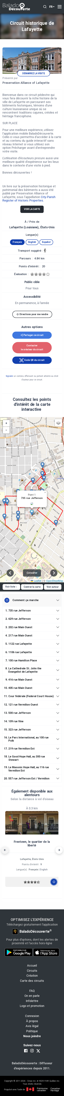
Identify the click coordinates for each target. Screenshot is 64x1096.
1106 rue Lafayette (18, 652)
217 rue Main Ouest (18, 635)
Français (17, 242)
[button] (33, 512)
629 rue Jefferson (18, 618)
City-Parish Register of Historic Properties (28, 198)
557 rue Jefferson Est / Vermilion (27, 778)
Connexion (32, 1016)
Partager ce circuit (33, 335)
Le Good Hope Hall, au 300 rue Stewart (25, 758)
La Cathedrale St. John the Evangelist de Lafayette (23, 670)
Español (46, 242)
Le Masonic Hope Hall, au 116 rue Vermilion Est (27, 769)
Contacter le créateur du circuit (32, 347)
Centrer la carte (32, 587)
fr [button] (51, 6)
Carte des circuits (32, 980)
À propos (32, 1021)
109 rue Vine (14, 721)
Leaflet (37, 580)
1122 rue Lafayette (18, 643)
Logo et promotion (32, 1006)
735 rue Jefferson (18, 610)
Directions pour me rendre (33, 314)
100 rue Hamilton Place (21, 660)
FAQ (32, 991)
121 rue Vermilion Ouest (21, 704)
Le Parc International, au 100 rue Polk (27, 739)
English (32, 242)
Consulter (32, 572)
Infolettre (32, 1001)
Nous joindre (32, 1036)
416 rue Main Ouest (18, 679)
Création (32, 975)
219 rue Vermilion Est (20, 748)
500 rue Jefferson (18, 712)
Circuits (32, 970)
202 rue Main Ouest (18, 627)
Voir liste (10, 586)
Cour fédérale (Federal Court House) (29, 696)
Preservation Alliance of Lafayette (25, 82)
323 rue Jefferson (18, 729)
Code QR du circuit (33, 360)
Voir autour (53, 587)
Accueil (32, 965)
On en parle (32, 995)
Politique (32, 1031)
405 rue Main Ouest (18, 688)
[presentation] (5, 850)
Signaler (9, 376)
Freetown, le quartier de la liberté (32, 843)
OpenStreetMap (54, 580)
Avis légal (32, 1026)
